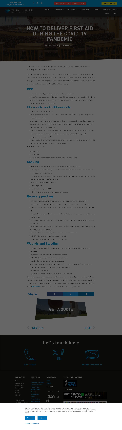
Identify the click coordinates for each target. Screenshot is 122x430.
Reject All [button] (42, 418)
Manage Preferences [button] (32, 423)
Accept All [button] (30, 418)
